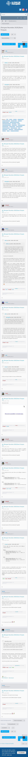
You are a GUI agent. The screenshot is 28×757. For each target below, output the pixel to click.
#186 (3, 308)
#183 (3, 176)
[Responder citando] (2, 134)
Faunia (19, 123)
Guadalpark (20, 120)
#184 (3, 211)
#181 (3, 57)
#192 (3, 539)
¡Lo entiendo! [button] (22, 752)
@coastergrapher (5, 677)
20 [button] (23, 46)
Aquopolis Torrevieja (6, 122)
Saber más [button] (9, 755)
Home (25, 17)
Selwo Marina (11, 129)
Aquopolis (14, 119)
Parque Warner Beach (21, 125)
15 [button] (19, 46)
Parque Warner (14, 125)
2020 (7, 119)
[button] (12, 44)
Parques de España (19, 126)
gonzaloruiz (7, 629)
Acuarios (11, 119)
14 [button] (26, 44)
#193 (3, 598)
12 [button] (21, 44)
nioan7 (6, 289)
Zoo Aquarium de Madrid (14, 130)
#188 (3, 399)
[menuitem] (21, 17)
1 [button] (14, 44)
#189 (3, 445)
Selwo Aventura (5, 129)
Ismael (6, 302)
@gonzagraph (11, 677)
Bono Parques (14, 123)
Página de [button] (6, 44)
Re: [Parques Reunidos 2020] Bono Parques (13, 56)
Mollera (6, 62)
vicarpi (7, 112)
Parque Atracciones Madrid (7, 125)
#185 (3, 235)
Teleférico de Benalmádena (18, 129)
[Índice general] (5, 21)
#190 (3, 469)
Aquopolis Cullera (14, 120)
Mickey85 (6, 84)
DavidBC (7, 426)
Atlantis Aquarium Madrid (7, 123)
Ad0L (6, 51)
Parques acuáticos (12, 126)
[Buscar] (25, 14)
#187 (3, 361)
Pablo (4, 578)
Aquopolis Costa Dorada (6, 120)
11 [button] (19, 44)
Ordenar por (8, 724)
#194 (3, 636)
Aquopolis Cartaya (20, 119)
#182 (3, 145)
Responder (5, 34)
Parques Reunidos (5, 126)
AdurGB (3, 591)
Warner (8, 130)
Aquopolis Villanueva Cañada (14, 122)
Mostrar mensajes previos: (11, 720)
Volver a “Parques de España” (8, 743)
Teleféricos (4, 130)
